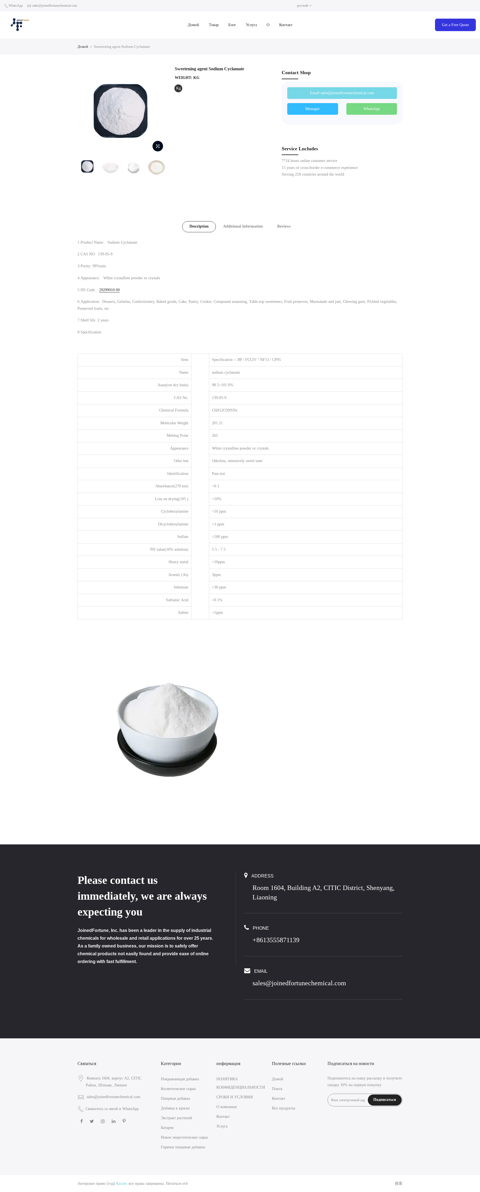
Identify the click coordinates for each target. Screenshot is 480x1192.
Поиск (277, 1089)
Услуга (251, 25)
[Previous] (87, 110)
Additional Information (243, 226)
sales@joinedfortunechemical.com (54, 6)
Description (199, 226)
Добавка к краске (175, 1108)
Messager (312, 109)
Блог (232, 25)
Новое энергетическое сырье (184, 1137)
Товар (214, 25)
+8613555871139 (275, 940)
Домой (193, 25)
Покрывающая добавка (180, 1079)
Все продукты (283, 1108)
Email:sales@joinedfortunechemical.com (342, 93)
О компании (226, 1107)
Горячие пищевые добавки (183, 1147)
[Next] (157, 110)
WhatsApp (16, 6)
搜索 (398, 1183)
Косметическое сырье (178, 1089)
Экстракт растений (176, 1118)
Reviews (284, 226)
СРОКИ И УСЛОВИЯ (234, 1097)
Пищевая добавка (175, 1098)
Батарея (167, 1128)
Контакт (285, 25)
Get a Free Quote (455, 25)
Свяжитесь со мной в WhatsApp (112, 1109)
